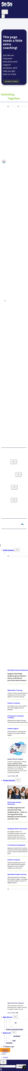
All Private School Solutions (14, 803)
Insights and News (13, 478)
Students (7, 462)
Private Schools (9, 456)
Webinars (10, 480)
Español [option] (5, 1057)
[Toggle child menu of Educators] (14, 487)
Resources (7, 1033)
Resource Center (9, 475)
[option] (15, 1057)
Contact (5, 1052)
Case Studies (11, 482)
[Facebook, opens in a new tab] (14, 248)
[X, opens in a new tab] (14, 296)
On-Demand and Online (14, 494)
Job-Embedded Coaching (15, 492)
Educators (7, 487)
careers (6, 1050)
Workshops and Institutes (15, 490)
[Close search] (3, 1062)
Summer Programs (13, 469)
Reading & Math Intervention (17, 829)
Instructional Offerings (14, 467)
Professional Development (16, 845)
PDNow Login (9, 1047)
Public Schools (9, 454)
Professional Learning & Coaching (15, 716)
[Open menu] (3, 16)
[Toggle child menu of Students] (13, 461)
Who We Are (7, 1017)
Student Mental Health (14, 471)
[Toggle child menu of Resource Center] (18, 474)
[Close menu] (0, 545)
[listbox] (14, 1055)
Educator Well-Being (14, 496)
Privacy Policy (17, 538)
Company (7, 500)
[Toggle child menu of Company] (14, 500)
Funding (10, 484)
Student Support (13, 728)
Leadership (11, 509)
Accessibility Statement (7, 538)
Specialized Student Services (16, 874)
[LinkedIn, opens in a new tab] (14, 270)
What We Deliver (12, 507)
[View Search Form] (4, 12)
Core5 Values (11, 511)
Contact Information (14, 515)
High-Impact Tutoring (14, 465)
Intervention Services (11, 458)
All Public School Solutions (17, 670)
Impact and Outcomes (14, 513)
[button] (24, 1067)
